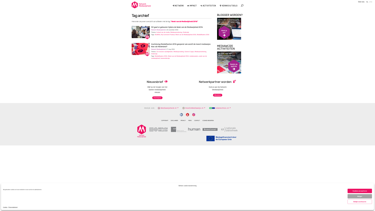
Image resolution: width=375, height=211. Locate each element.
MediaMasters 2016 (203, 34)
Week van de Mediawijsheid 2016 (185, 34)
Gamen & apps (189, 51)
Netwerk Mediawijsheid (158, 30)
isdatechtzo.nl (222, 108)
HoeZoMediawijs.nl (194, 108)
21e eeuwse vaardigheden (164, 51)
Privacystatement (12, 207)
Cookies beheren (208, 120)
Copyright (164, 120)
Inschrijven (157, 98)
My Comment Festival (168, 34)
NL (367, 2)
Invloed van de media (163, 32)
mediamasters (193, 56)
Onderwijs (186, 32)
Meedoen (217, 95)
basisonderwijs (165, 58)
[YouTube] (187, 114)
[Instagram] (193, 114)
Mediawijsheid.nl (169, 108)
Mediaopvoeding (179, 51)
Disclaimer (174, 120)
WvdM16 (157, 34)
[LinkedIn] (181, 114)
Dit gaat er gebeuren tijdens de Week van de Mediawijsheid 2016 (177, 27)
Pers (190, 120)
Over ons (361, 2)
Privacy (183, 120)
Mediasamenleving (176, 32)
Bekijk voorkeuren (359, 202)
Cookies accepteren (360, 191)
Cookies (5, 207)
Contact (197, 120)
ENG (371, 2)
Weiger (359, 196)
